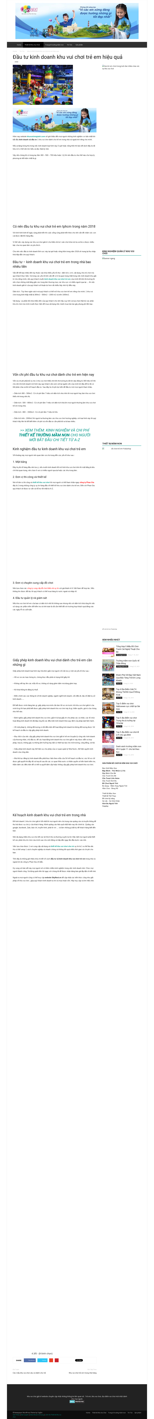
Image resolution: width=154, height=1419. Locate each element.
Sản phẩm (79, 45)
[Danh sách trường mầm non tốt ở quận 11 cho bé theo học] (108, 751)
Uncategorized (121, 655)
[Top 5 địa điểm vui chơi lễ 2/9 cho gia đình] (108, 737)
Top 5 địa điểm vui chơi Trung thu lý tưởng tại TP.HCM (126, 721)
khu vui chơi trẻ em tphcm (52, 226)
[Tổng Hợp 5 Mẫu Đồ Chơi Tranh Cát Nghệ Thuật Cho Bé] (108, 651)
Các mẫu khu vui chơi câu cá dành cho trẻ (29, 1373)
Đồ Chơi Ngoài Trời (110, 783)
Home (19, 45)
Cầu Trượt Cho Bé (109, 776)
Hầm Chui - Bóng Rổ (110, 788)
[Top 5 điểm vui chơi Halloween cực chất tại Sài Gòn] (108, 708)
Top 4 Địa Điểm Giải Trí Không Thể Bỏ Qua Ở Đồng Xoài (128, 692)
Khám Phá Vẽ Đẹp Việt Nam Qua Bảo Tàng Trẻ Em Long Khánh (128, 678)
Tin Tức (69, 45)
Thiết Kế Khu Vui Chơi (32, 45)
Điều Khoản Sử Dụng (37, 1415)
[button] (138, 45)
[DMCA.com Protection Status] (77, 1402)
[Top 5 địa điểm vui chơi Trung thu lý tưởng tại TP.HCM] (108, 722)
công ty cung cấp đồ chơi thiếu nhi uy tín (43, 588)
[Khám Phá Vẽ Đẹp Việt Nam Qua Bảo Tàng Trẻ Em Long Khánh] (108, 680)
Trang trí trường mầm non (54, 45)
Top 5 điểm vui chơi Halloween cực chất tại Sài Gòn (128, 706)
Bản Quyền (25, 1415)
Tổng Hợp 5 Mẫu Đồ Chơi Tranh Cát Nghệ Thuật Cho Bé (128, 649)
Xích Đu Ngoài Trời (110, 803)
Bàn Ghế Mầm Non (109, 768)
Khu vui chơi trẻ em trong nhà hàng (82, 1373)
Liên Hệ (48, 1415)
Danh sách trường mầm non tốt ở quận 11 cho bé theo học (128, 749)
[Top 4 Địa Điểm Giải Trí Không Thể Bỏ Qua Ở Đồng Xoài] (108, 694)
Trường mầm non (122, 666)
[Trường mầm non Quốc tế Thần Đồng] (108, 665)
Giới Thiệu (16, 1415)
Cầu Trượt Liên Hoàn (110, 778)
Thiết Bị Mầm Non (109, 793)
